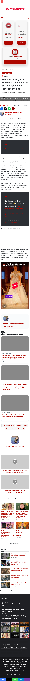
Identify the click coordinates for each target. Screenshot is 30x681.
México (9, 650)
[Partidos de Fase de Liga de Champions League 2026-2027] (15, 629)
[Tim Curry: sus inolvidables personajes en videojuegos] (22, 525)
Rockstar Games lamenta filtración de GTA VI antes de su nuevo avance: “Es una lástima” (7, 534)
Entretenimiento (10, 69)
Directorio (21, 670)
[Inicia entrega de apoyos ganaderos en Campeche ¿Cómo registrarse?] (5, 624)
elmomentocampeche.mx (8, 92)
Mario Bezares (22, 425)
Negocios (22, 650)
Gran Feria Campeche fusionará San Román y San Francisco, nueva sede (19, 562)
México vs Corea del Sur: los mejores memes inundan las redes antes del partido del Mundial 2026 (14, 357)
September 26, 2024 (11, 222)
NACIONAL (15, 650)
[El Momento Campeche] (15, 9)
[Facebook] (1, 108)
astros (8, 642)
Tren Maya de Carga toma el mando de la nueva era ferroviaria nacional (14, 415)
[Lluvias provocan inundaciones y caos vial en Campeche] (5, 556)
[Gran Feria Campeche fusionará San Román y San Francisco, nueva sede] (5, 563)
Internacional (23, 647)
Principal (21, 429)
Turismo (15, 652)
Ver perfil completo (9, 326)
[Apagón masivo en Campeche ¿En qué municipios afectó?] (15, 635)
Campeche (14, 642)
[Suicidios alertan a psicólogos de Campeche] (5, 578)
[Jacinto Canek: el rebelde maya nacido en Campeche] (5, 571)
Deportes (9, 644)
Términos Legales (14, 670)
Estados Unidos (14, 647)
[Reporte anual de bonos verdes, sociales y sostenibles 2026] (15, 624)
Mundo (3, 650)
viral (20, 652)
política (3, 652)
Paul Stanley (10, 429)
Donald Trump (16, 644)
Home (7, 670)
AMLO (3, 642)
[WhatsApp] (9, 108)
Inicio (4, 69)
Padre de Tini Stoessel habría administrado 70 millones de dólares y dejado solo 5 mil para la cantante (7, 514)
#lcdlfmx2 (19, 206)
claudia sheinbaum (23, 642)
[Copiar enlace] (13, 108)
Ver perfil (8, 114)
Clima (3, 644)
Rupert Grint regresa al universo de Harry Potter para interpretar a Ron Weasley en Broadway (22, 514)
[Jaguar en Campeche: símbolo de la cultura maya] (5, 585)
